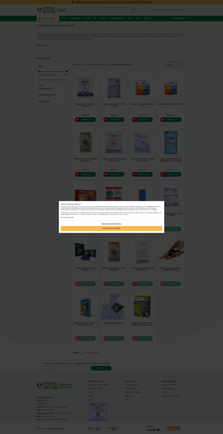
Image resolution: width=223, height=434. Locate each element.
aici (72, 217)
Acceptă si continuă (111, 228)
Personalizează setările (111, 224)
